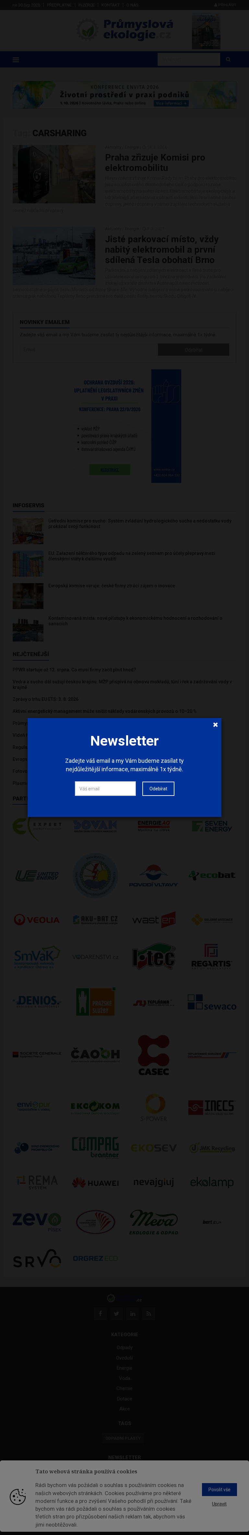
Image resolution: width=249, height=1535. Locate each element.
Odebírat (158, 788)
